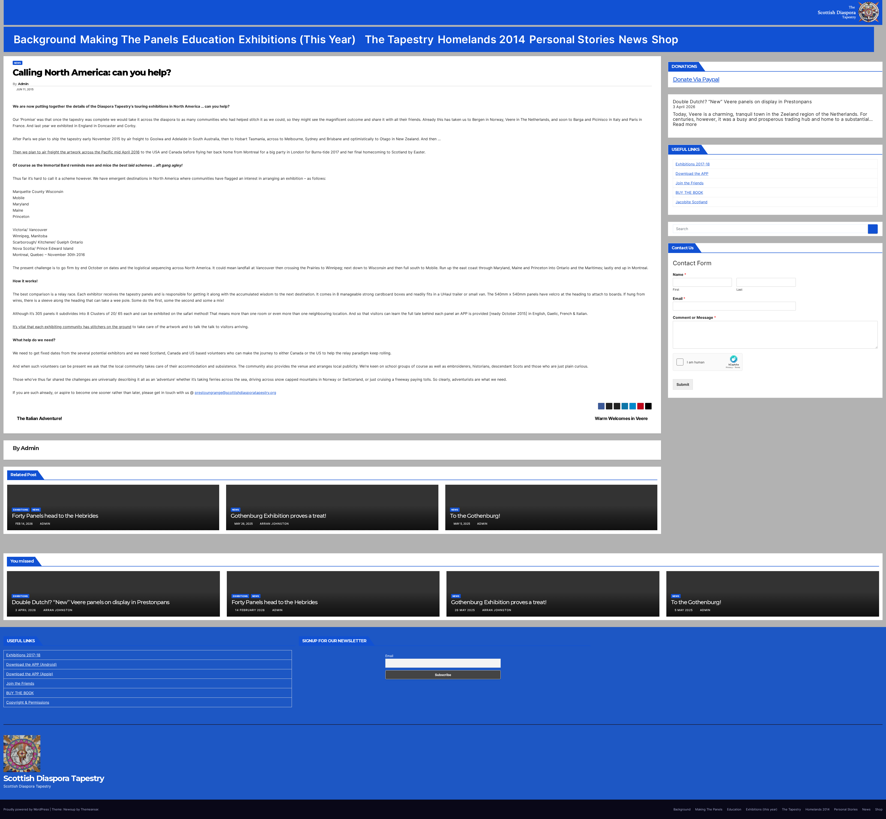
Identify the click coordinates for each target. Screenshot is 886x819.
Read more (685, 124)
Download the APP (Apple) (29, 674)
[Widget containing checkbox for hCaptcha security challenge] (707, 362)
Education (208, 39)
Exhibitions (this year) (299, 39)
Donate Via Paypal (696, 79)
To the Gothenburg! (475, 515)
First (676, 289)
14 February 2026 (250, 610)
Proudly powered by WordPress (26, 809)
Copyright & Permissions (27, 702)
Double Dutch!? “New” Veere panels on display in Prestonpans (742, 101)
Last (739, 289)
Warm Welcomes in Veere (621, 418)
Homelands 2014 (482, 39)
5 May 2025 (684, 610)
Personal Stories (572, 39)
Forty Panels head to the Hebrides (55, 515)
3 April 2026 (26, 610)
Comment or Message (694, 317)
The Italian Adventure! (39, 418)
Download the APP (692, 173)
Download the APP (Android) (31, 664)
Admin (23, 84)
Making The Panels (129, 39)
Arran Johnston (274, 523)
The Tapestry (399, 39)
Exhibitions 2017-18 (693, 164)
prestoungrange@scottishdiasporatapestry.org (235, 392)
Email (679, 298)
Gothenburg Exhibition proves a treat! (278, 515)
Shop (665, 39)
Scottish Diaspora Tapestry (53, 778)
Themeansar (89, 809)
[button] (879, 39)
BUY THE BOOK (689, 192)
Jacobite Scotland (691, 202)
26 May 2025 (465, 610)
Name (679, 274)
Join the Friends (689, 183)
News (633, 39)
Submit (682, 384)
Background (45, 39)
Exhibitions (20, 509)
